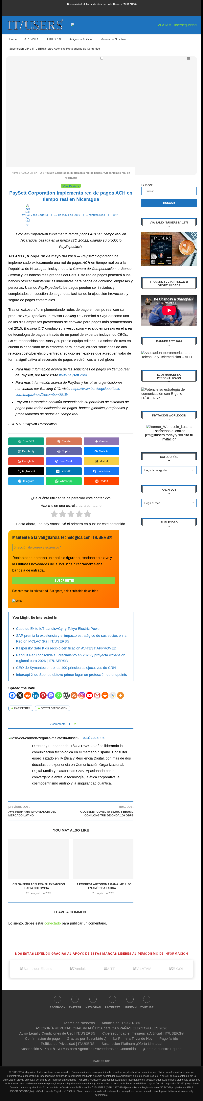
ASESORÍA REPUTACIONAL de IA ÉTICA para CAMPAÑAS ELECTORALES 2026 (101, 1028)
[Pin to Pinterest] (89, 723)
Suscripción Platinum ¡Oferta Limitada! (132, 1044)
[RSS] (74, 695)
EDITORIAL (54, 39)
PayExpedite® (22, 708)
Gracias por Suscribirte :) (86, 1039)
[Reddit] (27, 695)
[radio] (54, 515)
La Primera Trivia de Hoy (132, 1039)
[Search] (195, 58)
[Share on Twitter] (85, 723)
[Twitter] (90, 9)
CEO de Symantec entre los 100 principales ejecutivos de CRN (66, 668)
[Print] (105, 695)
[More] (120, 695)
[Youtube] (113, 9)
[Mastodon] (50, 695)
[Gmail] (97, 695)
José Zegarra (93, 737)
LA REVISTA (30, 39)
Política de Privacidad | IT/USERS (68, 1044)
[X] (19, 695)
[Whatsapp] (58, 695)
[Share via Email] (92, 723)
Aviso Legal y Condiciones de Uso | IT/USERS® (57, 1033)
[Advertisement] (169, 556)
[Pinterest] (101, 9)
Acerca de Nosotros (113, 39)
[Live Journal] (112, 695)
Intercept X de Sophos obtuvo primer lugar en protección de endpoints (71, 675)
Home (13, 39)
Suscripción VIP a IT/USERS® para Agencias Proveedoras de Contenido (54, 48)
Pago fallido (168, 1039)
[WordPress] (66, 695)
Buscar (146, 185)
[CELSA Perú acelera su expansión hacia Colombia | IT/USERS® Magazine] (38, 859)
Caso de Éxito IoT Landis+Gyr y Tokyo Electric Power (58, 629)
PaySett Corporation (54, 708)
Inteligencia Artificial (80, 39)
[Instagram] (96, 9)
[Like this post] (77, 723)
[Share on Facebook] (81, 723)
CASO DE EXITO (31, 172)
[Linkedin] (107, 9)
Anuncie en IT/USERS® (121, 1023)
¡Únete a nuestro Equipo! (162, 1049)
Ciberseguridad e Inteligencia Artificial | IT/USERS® (143, 1033)
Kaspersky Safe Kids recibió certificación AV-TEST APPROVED (66, 648)
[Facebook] (85, 9)
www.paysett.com (73, 375)
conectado (52, 923)
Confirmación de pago (42, 1039)
